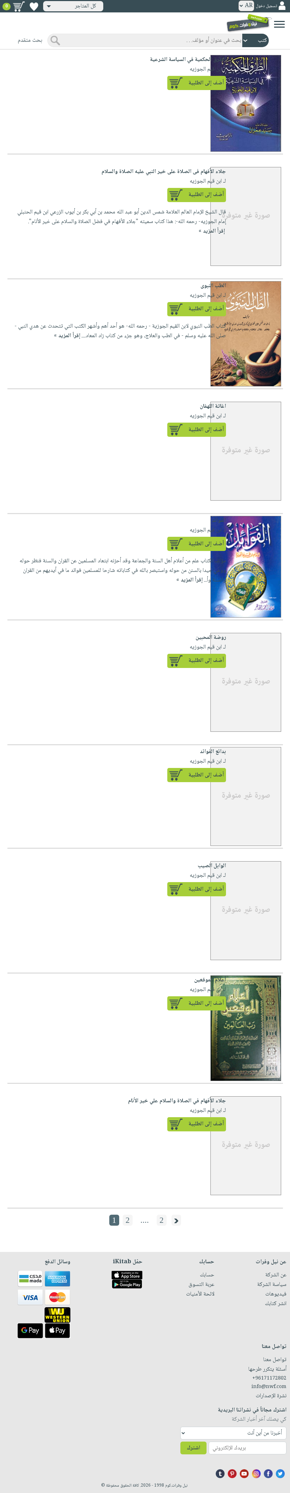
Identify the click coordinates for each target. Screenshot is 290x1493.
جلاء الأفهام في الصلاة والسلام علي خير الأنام (177, 1101)
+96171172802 (269, 1378)
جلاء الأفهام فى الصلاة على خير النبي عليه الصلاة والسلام (164, 172)
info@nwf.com (268, 1387)
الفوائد (219, 520)
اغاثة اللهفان (213, 406)
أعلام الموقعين (210, 980)
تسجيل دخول (266, 6)
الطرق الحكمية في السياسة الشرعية (188, 60)
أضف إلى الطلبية (206, 83)
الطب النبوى (213, 286)
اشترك (193, 1448)
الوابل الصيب (212, 866)
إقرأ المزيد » (67, 336)
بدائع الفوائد (213, 752)
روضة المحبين (211, 637)
